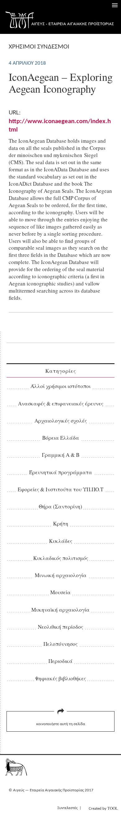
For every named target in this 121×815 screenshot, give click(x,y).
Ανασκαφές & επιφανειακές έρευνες (60, 403)
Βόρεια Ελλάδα (60, 437)
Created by (103, 808)
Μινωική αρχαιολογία (61, 575)
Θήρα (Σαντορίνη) (60, 506)
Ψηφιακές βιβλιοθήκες (60, 678)
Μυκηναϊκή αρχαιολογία (60, 609)
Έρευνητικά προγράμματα (60, 472)
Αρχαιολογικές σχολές (60, 420)
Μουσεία (60, 592)
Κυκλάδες (60, 541)
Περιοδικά (60, 661)
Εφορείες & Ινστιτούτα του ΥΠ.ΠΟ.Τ (60, 489)
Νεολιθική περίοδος (60, 626)
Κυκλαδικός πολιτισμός (60, 558)
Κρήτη (60, 523)
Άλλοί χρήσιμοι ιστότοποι (60, 386)
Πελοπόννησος (60, 644)
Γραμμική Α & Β (60, 454)
